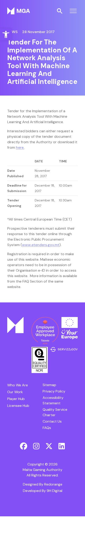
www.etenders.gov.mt (40, 244)
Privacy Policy (54, 391)
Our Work (15, 392)
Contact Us (52, 421)
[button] (6, 34)
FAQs (47, 427)
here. (20, 147)
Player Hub (16, 398)
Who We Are (17, 385)
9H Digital (54, 490)
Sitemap (49, 384)
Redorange (53, 484)
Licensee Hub (18, 405)
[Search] (59, 11)
